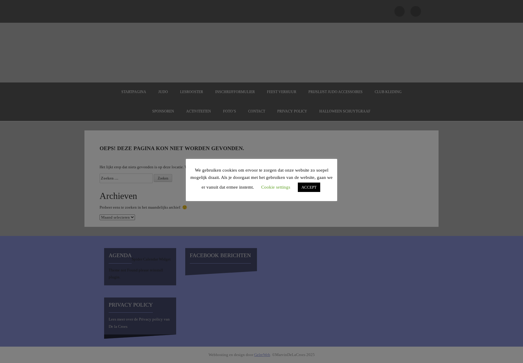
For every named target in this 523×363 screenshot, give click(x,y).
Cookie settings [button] (275, 187)
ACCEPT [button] (309, 187)
